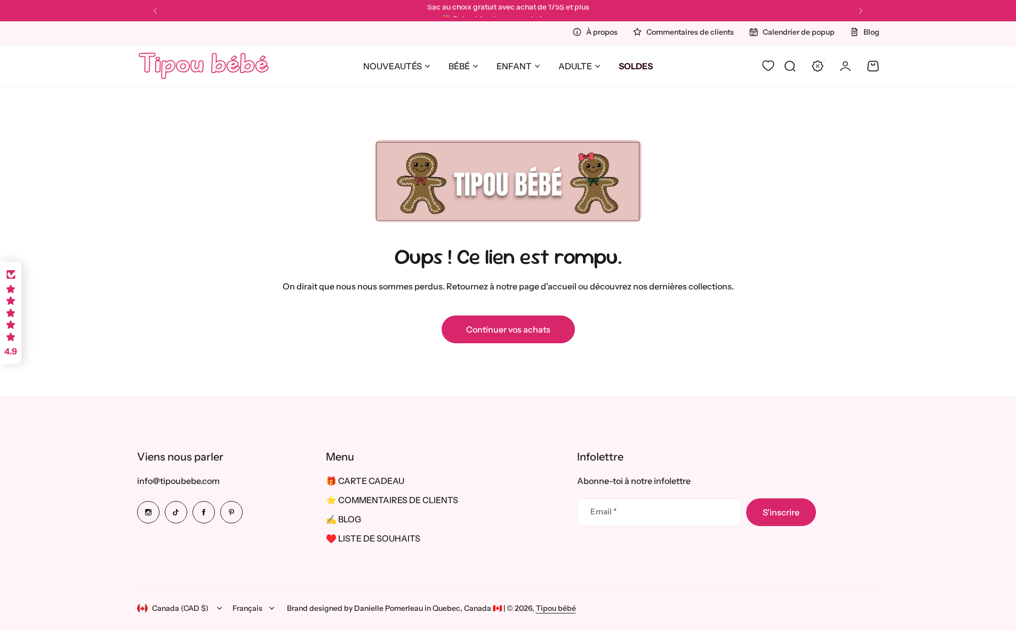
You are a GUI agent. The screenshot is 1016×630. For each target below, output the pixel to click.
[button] (155, 11)
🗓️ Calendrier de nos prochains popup (508, 10)
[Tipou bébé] (203, 66)
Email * (603, 511)
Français (247, 608)
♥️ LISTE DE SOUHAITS (373, 538)
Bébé (459, 66)
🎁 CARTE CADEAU (365, 480)
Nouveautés (392, 66)
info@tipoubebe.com (178, 480)
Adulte (575, 66)
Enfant (514, 66)
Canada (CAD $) (180, 608)
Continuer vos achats (508, 329)
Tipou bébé (556, 608)
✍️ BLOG (343, 519)
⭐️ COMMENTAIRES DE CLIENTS (392, 500)
